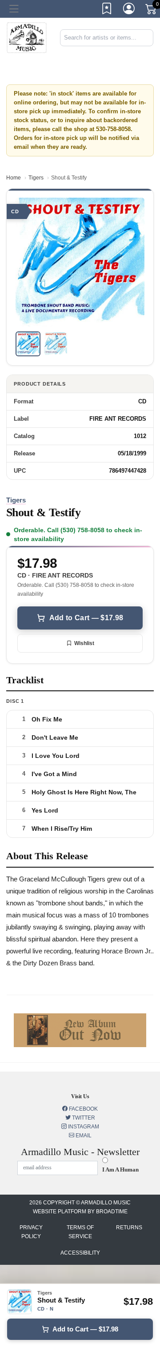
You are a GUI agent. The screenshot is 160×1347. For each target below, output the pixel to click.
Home (13, 178)
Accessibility (80, 1253)
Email (83, 1135)
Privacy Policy (31, 1231)
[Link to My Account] (129, 10)
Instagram (83, 1127)
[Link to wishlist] (107, 10)
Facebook (83, 1109)
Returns (129, 1227)
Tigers (36, 178)
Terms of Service (80, 1231)
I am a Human (120, 1169)
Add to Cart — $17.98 (86, 618)
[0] (151, 10)
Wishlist (84, 643)
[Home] (27, 37)
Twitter (83, 1118)
